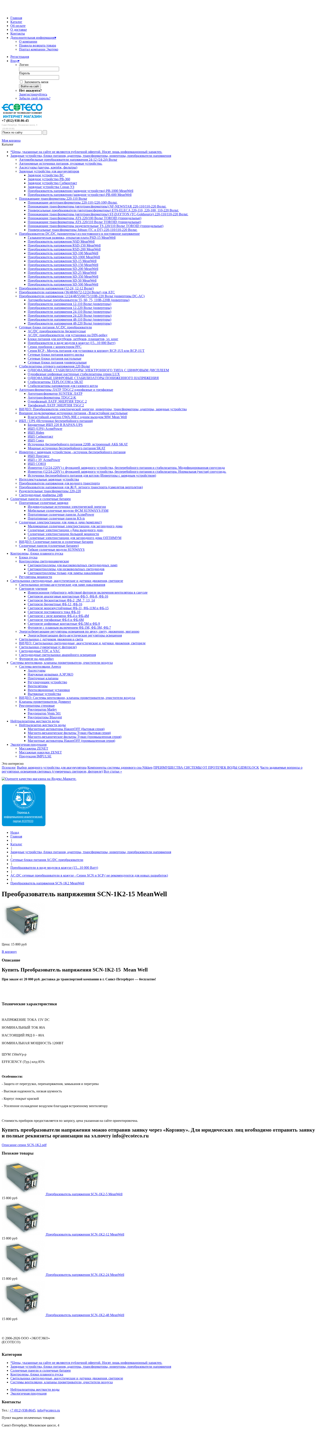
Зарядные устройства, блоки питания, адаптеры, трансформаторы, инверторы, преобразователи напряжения (90, 156)
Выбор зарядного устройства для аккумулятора (52, 767)
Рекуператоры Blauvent (45, 717)
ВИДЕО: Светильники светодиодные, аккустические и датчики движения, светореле (82, 643)
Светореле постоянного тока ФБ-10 (54, 612)
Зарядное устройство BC (46, 175)
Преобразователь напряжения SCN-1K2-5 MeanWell (84, 1194)
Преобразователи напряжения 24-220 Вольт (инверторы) (69, 315)
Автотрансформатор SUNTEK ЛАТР (55, 393)
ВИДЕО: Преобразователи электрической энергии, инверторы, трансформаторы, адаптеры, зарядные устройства (103, 409)
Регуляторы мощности (35, 577)
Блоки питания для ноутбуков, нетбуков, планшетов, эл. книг (73, 339)
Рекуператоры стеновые (37, 705)
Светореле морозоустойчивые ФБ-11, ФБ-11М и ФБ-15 (68, 608)
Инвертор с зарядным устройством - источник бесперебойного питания (72, 452)
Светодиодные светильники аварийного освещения (57, 655)
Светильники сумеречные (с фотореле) (48, 647)
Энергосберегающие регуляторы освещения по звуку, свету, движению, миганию (79, 631)
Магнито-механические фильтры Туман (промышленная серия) (74, 737)
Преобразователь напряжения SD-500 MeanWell (63, 284)
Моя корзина (11, 140)
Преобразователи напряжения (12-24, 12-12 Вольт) (56, 288)
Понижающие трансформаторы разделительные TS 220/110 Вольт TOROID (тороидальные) (95, 226)
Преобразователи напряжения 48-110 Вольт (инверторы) (69, 319)
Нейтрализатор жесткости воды (42, 725)
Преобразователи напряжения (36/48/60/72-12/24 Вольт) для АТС (67, 292)
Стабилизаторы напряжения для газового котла (63, 386)
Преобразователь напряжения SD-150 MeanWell (63, 265)
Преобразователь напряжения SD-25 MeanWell (62, 273)
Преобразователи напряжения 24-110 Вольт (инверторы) (69, 311)
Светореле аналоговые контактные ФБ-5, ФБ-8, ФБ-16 (68, 596)
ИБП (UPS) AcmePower (45, 428)
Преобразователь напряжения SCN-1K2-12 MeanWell (85, 1234)
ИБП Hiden (36, 432)
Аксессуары (36, 670)
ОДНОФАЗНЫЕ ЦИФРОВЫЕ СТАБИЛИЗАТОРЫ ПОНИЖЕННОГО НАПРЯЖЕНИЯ (93, 378)
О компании (28, 41)
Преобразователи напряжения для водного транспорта (59, 483)
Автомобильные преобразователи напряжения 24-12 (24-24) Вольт (68, 159)
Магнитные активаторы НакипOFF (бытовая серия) (66, 729)
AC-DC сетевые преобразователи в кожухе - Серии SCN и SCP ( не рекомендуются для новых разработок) (89, 875)
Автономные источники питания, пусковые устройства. (60, 163)
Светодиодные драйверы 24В (41, 495)
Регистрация (19, 56)
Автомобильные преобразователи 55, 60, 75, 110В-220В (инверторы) (78, 300)
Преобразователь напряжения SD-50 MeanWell (62, 280)
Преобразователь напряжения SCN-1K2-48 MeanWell (85, 1315)
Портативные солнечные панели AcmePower (61, 514)
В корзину (9, 951)
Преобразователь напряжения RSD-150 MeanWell (64, 245)
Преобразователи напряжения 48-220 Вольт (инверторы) (69, 323)
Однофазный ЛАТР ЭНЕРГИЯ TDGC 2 (57, 401)
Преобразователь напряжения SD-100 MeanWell (63, 253)
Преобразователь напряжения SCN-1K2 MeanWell (47, 883)
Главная (16, 18)
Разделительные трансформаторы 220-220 (50, 491)
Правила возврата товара (37, 45)
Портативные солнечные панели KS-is (56, 518)
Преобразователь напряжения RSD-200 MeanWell (64, 249)
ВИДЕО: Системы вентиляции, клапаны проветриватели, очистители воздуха (77, 698)
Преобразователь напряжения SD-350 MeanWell (63, 276)
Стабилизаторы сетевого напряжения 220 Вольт (54, 366)
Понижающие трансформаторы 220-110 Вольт (53, 198)
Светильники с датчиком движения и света (51, 639)
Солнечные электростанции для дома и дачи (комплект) (60, 522)
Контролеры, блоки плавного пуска (36, 553)
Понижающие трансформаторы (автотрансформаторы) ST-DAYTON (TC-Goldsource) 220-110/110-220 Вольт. (108, 214)
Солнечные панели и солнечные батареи (40, 499)
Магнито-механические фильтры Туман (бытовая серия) (69, 733)
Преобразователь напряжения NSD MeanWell (61, 241)
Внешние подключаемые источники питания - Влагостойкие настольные (73, 413)
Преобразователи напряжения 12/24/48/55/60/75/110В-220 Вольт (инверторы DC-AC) (82, 296)
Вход (14, 61)
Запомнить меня (36, 82)
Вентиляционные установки (49, 690)
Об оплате (18, 26)
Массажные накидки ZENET (40, 752)
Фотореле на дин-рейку (36, 659)
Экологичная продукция (28, 744)
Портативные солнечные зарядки (43, 503)
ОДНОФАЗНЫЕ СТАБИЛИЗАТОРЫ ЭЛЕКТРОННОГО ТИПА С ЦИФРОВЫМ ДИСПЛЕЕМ (98, 370)
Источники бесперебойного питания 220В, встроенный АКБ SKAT (78, 444)
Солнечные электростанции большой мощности (63, 534)
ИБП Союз (36, 440)
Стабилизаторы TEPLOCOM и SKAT (55, 382)
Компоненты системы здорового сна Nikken (120, 767)
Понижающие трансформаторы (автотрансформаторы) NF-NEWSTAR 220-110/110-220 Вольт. (97, 206)
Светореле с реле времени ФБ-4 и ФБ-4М (58, 616)
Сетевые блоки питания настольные (54, 358)
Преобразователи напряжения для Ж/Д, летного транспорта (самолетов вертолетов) (81, 487)
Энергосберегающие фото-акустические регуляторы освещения (75, 635)
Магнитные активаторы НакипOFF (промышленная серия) (71, 740)
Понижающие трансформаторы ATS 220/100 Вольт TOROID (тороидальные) (84, 218)
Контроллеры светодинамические (44, 561)
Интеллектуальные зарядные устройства (49, 479)
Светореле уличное (33, 588)
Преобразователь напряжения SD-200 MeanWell (63, 269)
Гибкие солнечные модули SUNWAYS (56, 549)
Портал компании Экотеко (38, 49)
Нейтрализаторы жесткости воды (34, 721)
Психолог (9, 767)
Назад (14, 832)
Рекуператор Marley (42, 709)
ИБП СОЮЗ (37, 464)
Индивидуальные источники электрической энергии (67, 506)
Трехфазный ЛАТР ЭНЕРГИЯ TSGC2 (56, 405)
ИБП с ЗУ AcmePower (44, 460)
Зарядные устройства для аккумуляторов (49, 171)
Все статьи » (113, 771)
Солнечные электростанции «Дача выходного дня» (65, 530)
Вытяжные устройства (44, 694)
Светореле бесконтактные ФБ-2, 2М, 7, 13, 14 (61, 600)
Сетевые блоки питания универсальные (57, 362)
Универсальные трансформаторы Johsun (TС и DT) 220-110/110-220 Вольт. (82, 230)
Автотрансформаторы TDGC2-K (52, 397)
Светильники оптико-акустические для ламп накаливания (62, 584)
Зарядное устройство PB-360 (49, 179)
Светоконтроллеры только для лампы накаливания (65, 573)
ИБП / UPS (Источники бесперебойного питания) (56, 421)
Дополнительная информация (33, 37)
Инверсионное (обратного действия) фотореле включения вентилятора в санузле (88, 592)
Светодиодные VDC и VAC (39, 651)
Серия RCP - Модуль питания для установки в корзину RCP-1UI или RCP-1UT (86, 350)
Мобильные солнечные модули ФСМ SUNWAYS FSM (68, 510)
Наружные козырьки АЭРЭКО (50, 674)
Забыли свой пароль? (34, 98)
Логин (24, 65)
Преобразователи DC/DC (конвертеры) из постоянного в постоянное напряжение (79, 234)
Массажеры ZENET (33, 748)
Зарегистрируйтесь (33, 94)
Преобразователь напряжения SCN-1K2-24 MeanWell (85, 1275)
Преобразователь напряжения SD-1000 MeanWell (64, 257)
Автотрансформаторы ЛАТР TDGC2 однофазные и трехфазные (66, 389)
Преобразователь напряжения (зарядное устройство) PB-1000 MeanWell (80, 191)
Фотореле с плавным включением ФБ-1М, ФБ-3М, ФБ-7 (69, 627)
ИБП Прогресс (39, 456)
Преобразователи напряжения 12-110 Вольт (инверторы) (69, 304)
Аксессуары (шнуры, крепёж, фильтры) (48, 167)
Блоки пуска (28, 557)
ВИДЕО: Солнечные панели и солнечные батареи (56, 542)
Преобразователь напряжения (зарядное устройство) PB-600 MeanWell (80, 195)
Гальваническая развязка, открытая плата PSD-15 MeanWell (72, 237)
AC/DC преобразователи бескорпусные (57, 331)
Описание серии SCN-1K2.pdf (24, 1145)
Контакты (17, 33)
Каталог (16, 22)
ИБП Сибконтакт (40, 436)
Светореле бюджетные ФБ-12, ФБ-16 (55, 604)
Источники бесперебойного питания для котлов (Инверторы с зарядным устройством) (92, 475)
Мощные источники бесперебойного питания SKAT (66, 448)
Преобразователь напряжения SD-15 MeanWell (62, 261)
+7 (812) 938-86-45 (15, 120)
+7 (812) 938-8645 (22, 1410)
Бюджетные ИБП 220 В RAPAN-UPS (55, 425)
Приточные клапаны (43, 678)
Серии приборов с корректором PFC (55, 347)
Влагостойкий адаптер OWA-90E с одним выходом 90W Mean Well (77, 417)
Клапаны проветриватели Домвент (45, 701)
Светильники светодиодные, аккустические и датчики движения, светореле (66, 581)
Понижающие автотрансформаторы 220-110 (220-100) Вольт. (72, 202)
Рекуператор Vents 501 (44, 713)
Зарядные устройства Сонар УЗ (51, 187)
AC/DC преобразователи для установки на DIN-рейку (68, 335)
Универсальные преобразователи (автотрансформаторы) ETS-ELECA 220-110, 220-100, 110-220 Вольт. (103, 210)
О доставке (18, 29)
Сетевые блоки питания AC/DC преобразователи (55, 327)
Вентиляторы (38, 686)
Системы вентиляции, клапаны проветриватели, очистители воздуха (61, 662)
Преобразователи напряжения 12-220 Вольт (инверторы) (69, 308)
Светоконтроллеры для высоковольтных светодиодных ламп (72, 565)
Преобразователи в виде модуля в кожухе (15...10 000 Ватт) (71, 343)
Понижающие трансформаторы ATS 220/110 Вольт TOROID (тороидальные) (84, 222)
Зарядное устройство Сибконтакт (52, 183)
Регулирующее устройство (47, 682)
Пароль (24, 73)
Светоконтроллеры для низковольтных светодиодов (66, 569)
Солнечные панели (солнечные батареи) (49, 545)
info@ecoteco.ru (48, 1410)
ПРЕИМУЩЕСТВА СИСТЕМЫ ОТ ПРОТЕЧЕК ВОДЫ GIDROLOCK (206, 767)
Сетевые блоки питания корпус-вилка (56, 354)
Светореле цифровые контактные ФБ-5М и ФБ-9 (64, 623)
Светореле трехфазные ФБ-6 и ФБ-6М (56, 620)
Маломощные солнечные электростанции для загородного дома (75, 526)
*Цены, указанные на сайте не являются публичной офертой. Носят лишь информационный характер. (86, 152)
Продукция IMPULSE (35, 756)
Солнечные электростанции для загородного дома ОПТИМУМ (74, 538)
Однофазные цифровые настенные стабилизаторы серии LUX (74, 374)
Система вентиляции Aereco (40, 666)
